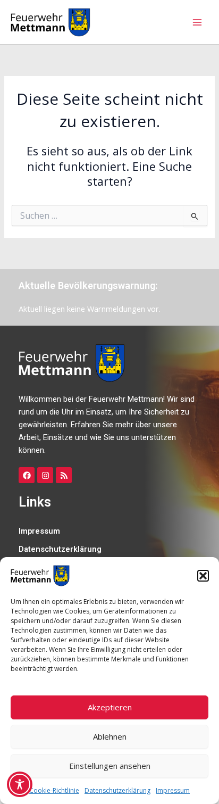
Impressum (173, 790)
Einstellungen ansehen (109, 765)
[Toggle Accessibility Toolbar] (19, 784)
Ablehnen (110, 736)
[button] (203, 575)
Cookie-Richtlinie (54, 790)
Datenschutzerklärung (117, 790)
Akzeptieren (110, 707)
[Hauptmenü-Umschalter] (197, 22)
